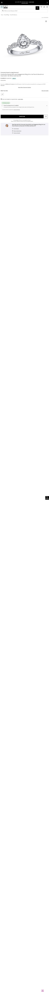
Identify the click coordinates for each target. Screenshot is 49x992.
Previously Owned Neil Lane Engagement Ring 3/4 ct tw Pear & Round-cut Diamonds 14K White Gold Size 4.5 (22, 75)
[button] (47, 2)
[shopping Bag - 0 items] (47, 7)
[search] (2, 10)
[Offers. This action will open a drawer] (37, 8)
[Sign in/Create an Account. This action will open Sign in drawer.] (44, 7)
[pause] (2, 2)
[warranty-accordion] (46, 105)
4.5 (2, 94)
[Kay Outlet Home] (6, 7)
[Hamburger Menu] (1, 7)
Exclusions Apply (3, 80)
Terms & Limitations (17, 109)
